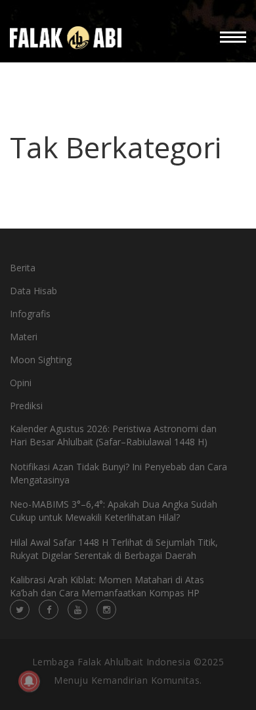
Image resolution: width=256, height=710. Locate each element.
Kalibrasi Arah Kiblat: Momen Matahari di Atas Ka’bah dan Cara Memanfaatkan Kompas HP (107, 586)
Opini (21, 382)
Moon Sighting (41, 359)
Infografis (30, 313)
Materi (23, 336)
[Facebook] (48, 609)
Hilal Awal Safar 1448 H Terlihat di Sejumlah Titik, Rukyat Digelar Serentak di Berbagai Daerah (114, 549)
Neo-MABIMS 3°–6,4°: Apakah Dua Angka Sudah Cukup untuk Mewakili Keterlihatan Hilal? (113, 510)
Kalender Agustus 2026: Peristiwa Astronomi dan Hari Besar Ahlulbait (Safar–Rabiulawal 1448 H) (113, 435)
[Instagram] (106, 609)
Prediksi (26, 405)
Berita (22, 267)
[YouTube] (77, 609)
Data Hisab (33, 290)
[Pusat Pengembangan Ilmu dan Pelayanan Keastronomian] (65, 37)
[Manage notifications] (28, 681)
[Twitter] (20, 609)
